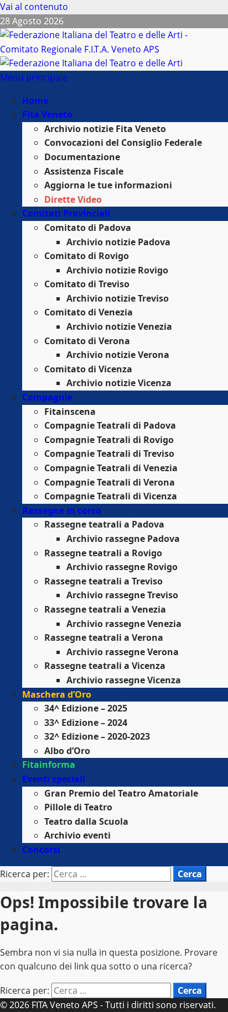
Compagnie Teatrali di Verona (109, 482)
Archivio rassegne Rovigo (122, 567)
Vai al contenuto (34, 7)
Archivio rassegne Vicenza (123, 680)
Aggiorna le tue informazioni (108, 185)
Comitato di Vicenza (88, 369)
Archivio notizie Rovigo (117, 270)
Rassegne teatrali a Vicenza (104, 666)
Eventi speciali (53, 779)
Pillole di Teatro (78, 807)
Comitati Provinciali (66, 213)
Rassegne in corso (61, 510)
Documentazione (82, 157)
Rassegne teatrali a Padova (104, 524)
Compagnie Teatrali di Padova (110, 425)
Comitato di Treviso (86, 284)
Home (35, 100)
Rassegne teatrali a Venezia (105, 609)
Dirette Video (73, 199)
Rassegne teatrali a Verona (103, 637)
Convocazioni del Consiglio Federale (123, 142)
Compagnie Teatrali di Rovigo (109, 440)
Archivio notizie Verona (117, 355)
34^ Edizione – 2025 (85, 708)
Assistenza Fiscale (83, 171)
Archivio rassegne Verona (122, 652)
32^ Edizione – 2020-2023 (97, 736)
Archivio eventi (77, 835)
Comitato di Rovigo (86, 256)
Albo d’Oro (67, 751)
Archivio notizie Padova (118, 242)
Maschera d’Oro (56, 694)
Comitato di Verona (87, 341)
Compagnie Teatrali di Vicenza (110, 496)
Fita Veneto (47, 114)
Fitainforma (48, 764)
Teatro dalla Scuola (86, 821)
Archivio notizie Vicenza (119, 383)
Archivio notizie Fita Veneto (105, 129)
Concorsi (41, 850)
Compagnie (47, 397)
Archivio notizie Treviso (117, 298)
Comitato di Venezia (88, 312)
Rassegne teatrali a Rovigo (103, 553)
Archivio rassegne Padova (123, 539)
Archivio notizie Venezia (119, 326)
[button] (34, 77)
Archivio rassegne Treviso (122, 595)
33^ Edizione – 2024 (85, 722)
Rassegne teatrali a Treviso (103, 581)
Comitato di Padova (87, 228)
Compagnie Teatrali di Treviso (109, 453)
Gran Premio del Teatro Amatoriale (121, 793)
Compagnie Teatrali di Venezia (111, 468)
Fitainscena (70, 411)
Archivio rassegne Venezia (124, 624)
